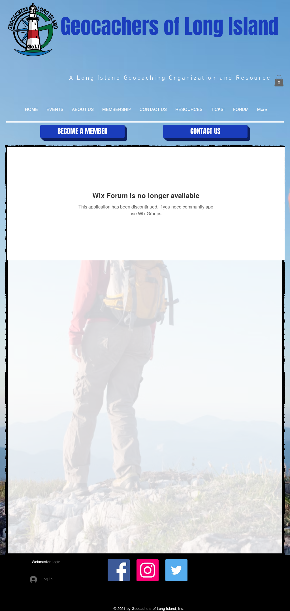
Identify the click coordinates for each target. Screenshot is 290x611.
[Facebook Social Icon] (119, 570)
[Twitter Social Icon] (176, 570)
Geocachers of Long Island (169, 26)
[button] (279, 81)
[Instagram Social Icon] (148, 570)
